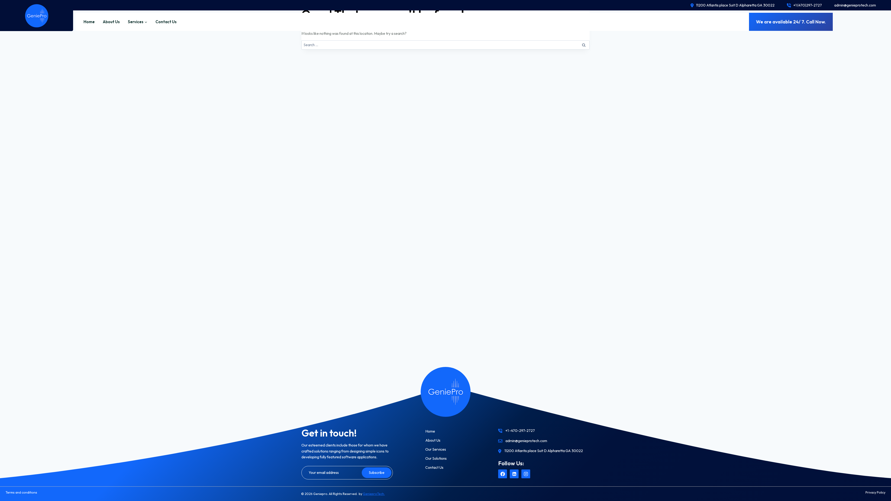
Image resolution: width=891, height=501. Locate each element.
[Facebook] (502, 473)
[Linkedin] (514, 473)
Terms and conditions (21, 492)
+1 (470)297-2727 (807, 5)
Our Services (435, 449)
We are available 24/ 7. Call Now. (791, 22)
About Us (111, 21)
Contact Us (166, 21)
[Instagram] (525, 473)
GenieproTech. (374, 494)
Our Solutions (436, 458)
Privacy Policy (875, 492)
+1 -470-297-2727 (520, 430)
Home (89, 21)
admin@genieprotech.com (855, 5)
